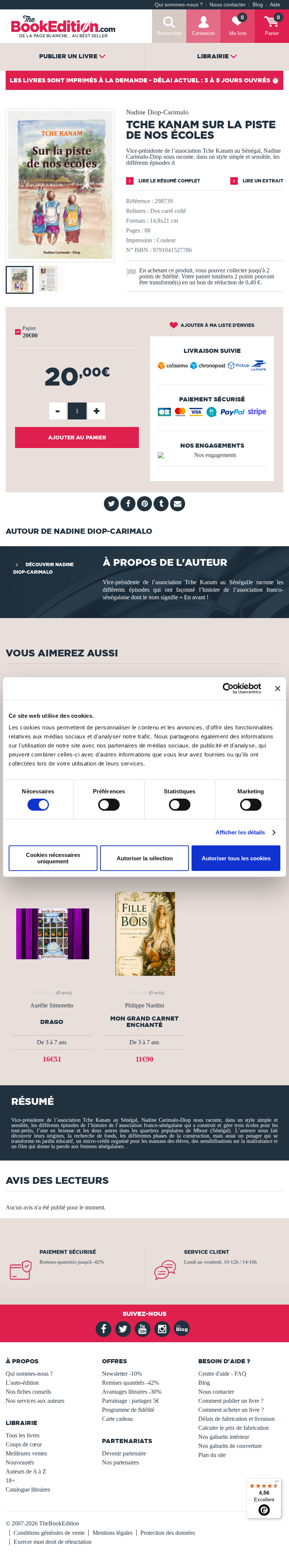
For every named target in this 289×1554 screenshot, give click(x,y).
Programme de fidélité (128, 1410)
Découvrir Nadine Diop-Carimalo (43, 568)
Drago (51, 1022)
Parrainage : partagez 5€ (130, 1401)
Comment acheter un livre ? (231, 1410)
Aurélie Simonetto (51, 1006)
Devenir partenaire (124, 1453)
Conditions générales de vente (49, 1533)
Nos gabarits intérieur (223, 1437)
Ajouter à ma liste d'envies (216, 325)
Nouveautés (20, 1462)
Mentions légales (112, 1533)
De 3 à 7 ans (52, 1042)
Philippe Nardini (144, 1006)
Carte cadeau (117, 1419)
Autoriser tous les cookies (236, 858)
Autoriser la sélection (145, 858)
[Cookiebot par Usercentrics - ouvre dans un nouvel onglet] (228, 688)
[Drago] (52, 933)
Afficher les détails (240, 832)
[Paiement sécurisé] (212, 414)
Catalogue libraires (28, 1489)
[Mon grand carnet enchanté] (144, 933)
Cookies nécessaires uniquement (53, 858)
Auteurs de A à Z (26, 1471)
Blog (257, 5)
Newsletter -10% (122, 1373)
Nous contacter (228, 5)
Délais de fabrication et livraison (236, 1419)
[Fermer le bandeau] (277, 688)
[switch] (109, 805)
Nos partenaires (120, 1462)
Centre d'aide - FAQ (222, 1373)
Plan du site (212, 1455)
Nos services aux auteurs (35, 1401)
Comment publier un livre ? (230, 1401)
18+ (10, 1480)
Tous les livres (23, 1435)
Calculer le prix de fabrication (233, 1428)
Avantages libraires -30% (131, 1391)
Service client (206, 1252)
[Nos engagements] (212, 455)
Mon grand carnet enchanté (144, 1021)
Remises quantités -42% (130, 1382)
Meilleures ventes (26, 1453)
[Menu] (276, 1482)
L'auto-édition (22, 1382)
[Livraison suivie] (212, 367)
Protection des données (167, 1533)
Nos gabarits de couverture (230, 1446)
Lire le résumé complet (168, 180)
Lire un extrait (262, 180)
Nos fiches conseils (28, 1391)
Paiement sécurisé (68, 1252)
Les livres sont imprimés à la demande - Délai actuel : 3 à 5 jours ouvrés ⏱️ (144, 80)
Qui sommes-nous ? (179, 5)
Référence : (139, 201)
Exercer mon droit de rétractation (52, 1542)
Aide (275, 5)
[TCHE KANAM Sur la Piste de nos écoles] (60, 257)
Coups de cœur (24, 1444)
